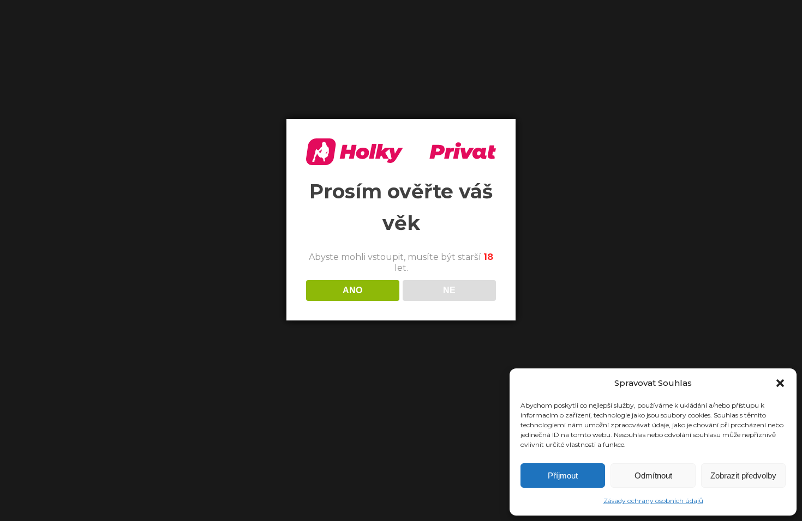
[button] (780, 383)
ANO (352, 290)
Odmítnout (653, 475)
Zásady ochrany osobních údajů (653, 500)
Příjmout (563, 475)
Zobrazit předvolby (743, 475)
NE (449, 290)
